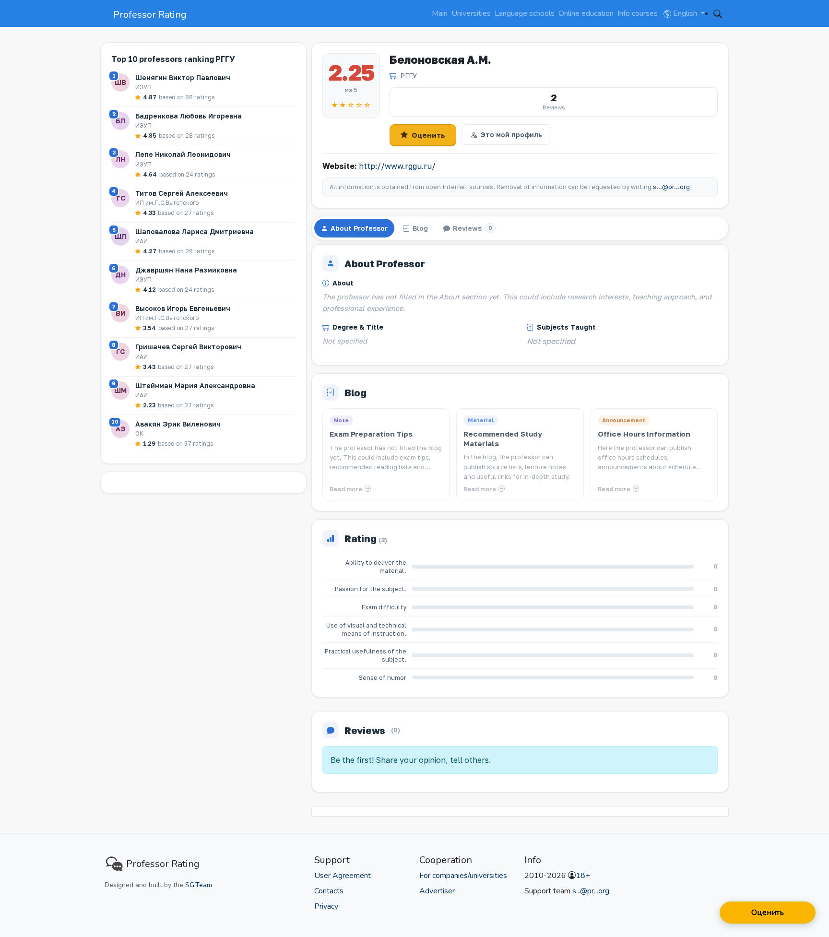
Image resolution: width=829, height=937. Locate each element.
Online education (586, 13)
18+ (583, 875)
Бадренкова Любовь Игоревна (188, 116)
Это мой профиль (511, 134)
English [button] (685, 13)
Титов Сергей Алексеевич (181, 193)
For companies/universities (463, 875)
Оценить (428, 134)
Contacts (328, 891)
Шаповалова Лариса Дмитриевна (194, 231)
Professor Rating (150, 14)
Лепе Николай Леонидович (183, 154)
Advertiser (437, 891)
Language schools (525, 13)
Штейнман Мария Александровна (195, 385)
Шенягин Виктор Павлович (182, 77)
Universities (471, 13)
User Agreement (342, 875)
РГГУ (408, 75)
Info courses (637, 13)
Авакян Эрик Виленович (178, 424)
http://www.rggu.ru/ (397, 166)
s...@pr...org (671, 186)
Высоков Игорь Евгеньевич (182, 308)
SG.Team (198, 885)
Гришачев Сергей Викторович (188, 347)
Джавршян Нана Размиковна (186, 270)
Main (440, 13)
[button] (717, 13)
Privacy (326, 906)
